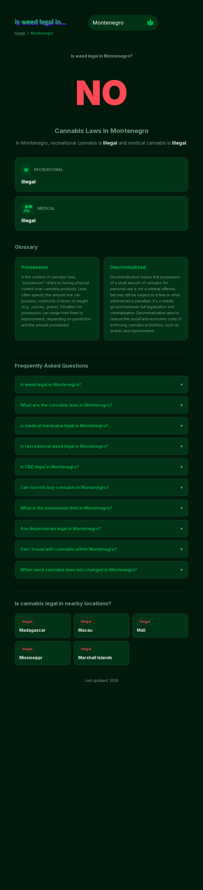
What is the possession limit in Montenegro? (101, 508)
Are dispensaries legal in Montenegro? (101, 528)
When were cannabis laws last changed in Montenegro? (101, 569)
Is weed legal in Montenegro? (101, 384)
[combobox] (123, 23)
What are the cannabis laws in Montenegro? (101, 405)
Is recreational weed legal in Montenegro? (101, 446)
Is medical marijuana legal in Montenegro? (101, 425)
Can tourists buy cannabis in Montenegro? (101, 487)
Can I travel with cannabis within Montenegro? (101, 549)
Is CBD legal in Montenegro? (101, 466)
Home (20, 33)
